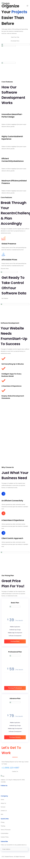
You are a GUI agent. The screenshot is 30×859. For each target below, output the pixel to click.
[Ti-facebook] (3, 790)
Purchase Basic (15, 641)
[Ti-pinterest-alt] (17, 790)
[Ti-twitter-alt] (8, 790)
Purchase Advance (15, 737)
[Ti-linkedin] (12, 790)
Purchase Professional (15, 688)
